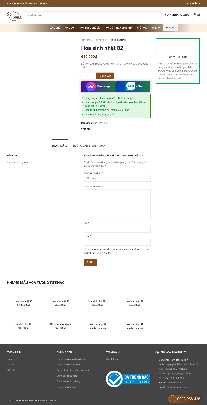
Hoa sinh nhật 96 (23, 301)
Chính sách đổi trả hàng (68, 381)
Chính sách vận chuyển (68, 364)
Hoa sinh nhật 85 (60, 301)
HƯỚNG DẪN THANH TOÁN (89, 145)
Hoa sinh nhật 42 (134, 324)
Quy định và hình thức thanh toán (73, 370)
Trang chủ (85, 40)
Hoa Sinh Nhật (99, 40)
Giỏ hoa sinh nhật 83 (60, 324)
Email (87, 236)
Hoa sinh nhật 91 (97, 324)
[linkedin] (103, 129)
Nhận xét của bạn (93, 186)
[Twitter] (96, 129)
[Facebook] (92, 129)
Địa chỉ (170, 27)
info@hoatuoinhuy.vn (176, 387)
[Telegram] (107, 129)
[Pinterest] (100, 129)
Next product (149, 40)
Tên (86, 223)
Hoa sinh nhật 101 (97, 301)
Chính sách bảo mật (67, 375)
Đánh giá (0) (60, 145)
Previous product (142, 40)
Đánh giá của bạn (93, 172)
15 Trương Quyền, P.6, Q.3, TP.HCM (176, 373)
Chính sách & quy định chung (71, 359)
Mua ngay (105, 76)
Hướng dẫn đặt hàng (67, 387)
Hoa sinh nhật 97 (134, 301)
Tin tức (188, 3)
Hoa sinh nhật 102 (23, 324)
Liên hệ (196, 3)
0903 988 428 (177, 378)
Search (157, 15)
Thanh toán (112, 359)
